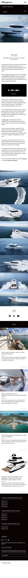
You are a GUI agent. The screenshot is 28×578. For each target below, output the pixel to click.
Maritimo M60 (4, 503)
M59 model (5, 119)
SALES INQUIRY (4, 542)
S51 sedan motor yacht (8, 74)
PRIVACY (3, 543)
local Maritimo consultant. (11, 160)
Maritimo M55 (4, 504)
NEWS (14, 324)
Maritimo (24, 158)
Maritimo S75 (4, 514)
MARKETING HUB (21, 542)
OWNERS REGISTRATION (13, 542)
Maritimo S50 (4, 519)
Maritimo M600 (4, 527)
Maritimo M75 (4, 501)
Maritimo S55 (4, 517)
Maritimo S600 (4, 528)
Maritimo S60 (4, 515)
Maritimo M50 (4, 506)
